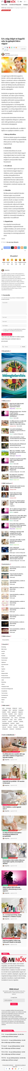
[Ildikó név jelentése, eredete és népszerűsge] (5, 589)
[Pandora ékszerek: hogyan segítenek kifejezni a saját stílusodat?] (5, 495)
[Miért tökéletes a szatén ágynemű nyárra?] (14, 797)
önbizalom (21, 727)
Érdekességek (12, 455)
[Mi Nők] (10, 1)
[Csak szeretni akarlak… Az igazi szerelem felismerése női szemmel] (5, 439)
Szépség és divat (6, 10)
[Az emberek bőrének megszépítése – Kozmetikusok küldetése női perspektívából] (14, 823)
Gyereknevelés (4, 664)
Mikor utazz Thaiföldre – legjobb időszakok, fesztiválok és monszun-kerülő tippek (18, 452)
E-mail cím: (14, 997)
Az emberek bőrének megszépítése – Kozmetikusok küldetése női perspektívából (12, 834)
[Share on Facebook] (5, 47)
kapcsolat (20, 713)
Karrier (2, 671)
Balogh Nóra (7, 53)
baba (3, 708)
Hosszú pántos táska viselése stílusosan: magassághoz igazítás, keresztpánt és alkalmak (14, 861)
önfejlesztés (5, 729)
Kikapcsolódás (12, 408)
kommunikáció (12, 715)
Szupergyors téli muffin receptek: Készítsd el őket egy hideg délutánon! (17, 541)
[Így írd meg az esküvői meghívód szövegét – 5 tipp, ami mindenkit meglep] (5, 503)
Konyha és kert (18, 408)
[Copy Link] (5, 50)
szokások (16, 721)
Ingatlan (3, 669)
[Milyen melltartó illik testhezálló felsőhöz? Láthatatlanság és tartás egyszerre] (14, 878)
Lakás (11, 536)
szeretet (10, 721)
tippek (17, 723)
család (20, 708)
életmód (9, 727)
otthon (16, 717)
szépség (21, 721)
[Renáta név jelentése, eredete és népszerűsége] (5, 610)
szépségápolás (5, 723)
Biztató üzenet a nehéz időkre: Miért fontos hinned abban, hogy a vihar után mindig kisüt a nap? (18, 517)
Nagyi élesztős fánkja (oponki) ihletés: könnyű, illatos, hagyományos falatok (17, 405)
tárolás (10, 725)
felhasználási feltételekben (19, 1023)
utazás (15, 725)
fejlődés (4, 712)
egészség (15, 710)
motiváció (19, 715)
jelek (15, 713)
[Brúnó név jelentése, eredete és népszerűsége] (5, 617)
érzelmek (15, 727)
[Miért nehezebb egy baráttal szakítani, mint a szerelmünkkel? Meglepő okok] (5, 468)
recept (11, 719)
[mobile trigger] (2, 1)
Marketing (3, 682)
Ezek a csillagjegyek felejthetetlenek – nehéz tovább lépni (17, 549)
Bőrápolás (16, 242)
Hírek (2, 666)
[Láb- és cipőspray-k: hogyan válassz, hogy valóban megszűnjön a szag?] (5, 510)
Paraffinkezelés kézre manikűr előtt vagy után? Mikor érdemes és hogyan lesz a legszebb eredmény (18, 422)
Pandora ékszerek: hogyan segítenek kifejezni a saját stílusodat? (16, 494)
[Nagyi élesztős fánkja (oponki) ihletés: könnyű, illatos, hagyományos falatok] (5, 405)
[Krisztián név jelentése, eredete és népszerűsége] (5, 569)
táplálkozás (4, 725)
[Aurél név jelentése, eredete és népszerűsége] (5, 624)
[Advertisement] (14, 24)
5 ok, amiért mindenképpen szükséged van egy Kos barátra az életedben (17, 430)
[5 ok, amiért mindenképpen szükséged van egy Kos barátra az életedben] (5, 431)
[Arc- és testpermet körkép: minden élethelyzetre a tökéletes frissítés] (14, 905)
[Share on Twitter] (7, 47)
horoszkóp (4, 713)
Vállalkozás (4, 697)
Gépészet (3, 662)
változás (4, 727)
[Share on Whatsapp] (12, 47)
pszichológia (22, 717)
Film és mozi (4, 660)
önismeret (11, 729)
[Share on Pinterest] (9, 47)
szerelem (4, 721)
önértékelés (18, 729)
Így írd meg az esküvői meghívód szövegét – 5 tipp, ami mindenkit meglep (17, 502)
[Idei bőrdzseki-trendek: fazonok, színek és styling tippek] (5, 488)
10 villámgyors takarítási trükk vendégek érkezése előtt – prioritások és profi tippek (17, 533)
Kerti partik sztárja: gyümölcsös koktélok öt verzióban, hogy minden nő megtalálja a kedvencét (18, 525)
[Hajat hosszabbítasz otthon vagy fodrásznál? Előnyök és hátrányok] (14, 931)
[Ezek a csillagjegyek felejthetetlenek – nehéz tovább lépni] (5, 549)
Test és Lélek (15, 418)
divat (10, 710)
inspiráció (11, 713)
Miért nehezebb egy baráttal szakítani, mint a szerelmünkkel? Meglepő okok (17, 468)
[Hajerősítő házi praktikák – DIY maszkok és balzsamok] (14, 771)
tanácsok (12, 723)
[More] (7, 50)
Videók (2, 699)
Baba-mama (4, 649)
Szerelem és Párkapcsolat (18, 434)
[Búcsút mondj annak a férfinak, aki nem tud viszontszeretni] (5, 446)
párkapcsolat (5, 719)
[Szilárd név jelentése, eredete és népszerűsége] (5, 582)
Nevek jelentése (5, 717)
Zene (2, 702)
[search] (18, 1)
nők (12, 717)
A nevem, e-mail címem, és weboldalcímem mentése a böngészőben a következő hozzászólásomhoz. (14, 330)
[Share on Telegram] (14, 47)
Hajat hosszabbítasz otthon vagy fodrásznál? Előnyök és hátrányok (12, 941)
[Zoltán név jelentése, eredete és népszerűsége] (5, 603)
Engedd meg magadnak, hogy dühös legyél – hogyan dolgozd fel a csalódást (18, 460)
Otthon (13, 536)
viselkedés (20, 725)
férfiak (9, 712)
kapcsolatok (5, 715)
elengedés (21, 710)
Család (2, 653)
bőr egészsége (10, 242)
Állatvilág (3, 646)
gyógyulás (14, 712)
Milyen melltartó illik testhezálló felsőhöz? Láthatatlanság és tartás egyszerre (12, 889)
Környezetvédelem (5, 677)
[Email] (16, 47)
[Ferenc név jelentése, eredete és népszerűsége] (5, 631)
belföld (3, 651)
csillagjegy (4, 710)
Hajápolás (20, 712)
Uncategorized (4, 695)
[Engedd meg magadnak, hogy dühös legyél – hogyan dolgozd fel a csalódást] (5, 460)
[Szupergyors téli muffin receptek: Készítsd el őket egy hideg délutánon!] (5, 541)
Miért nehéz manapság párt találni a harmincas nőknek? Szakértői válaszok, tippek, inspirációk (18, 557)
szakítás (20, 719)
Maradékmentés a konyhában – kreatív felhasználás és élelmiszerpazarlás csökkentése (17, 476)
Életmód (11, 418)
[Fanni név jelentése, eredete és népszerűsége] (5, 596)
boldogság (8, 708)
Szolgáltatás (12, 505)
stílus (15, 719)
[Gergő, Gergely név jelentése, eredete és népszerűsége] (5, 576)
